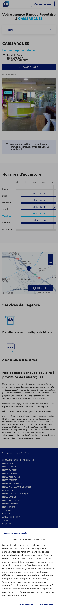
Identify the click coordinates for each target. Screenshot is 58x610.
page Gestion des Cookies (15, 592)
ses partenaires (30, 545)
